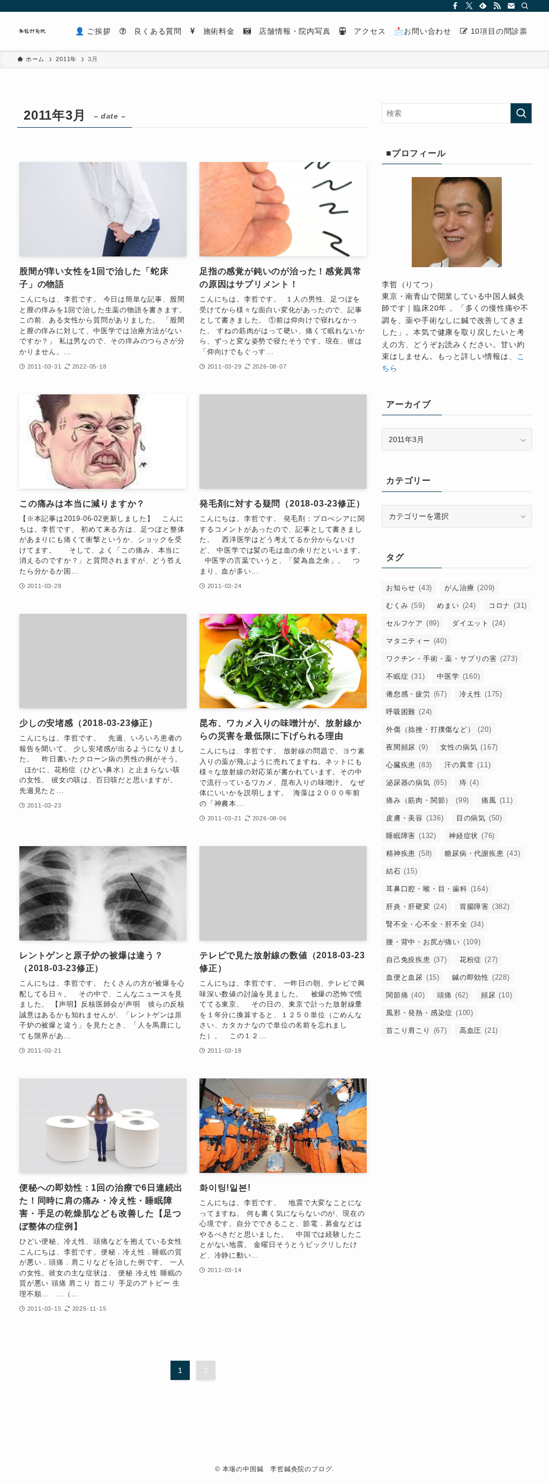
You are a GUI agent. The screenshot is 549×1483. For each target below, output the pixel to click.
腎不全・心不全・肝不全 (435, 924)
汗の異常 (467, 765)
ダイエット (479, 623)
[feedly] (483, 6)
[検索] (525, 6)
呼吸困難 (409, 712)
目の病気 (479, 818)
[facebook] (455, 6)
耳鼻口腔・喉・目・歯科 (437, 889)
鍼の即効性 (481, 977)
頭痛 (453, 995)
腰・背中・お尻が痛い (433, 942)
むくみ (405, 605)
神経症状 (472, 836)
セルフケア (413, 623)
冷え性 (480, 694)
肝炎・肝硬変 (416, 906)
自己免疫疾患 (416, 960)
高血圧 (478, 1030)
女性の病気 (469, 747)
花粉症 (478, 960)
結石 (402, 871)
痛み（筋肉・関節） (427, 800)
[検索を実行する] (521, 113)
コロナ (507, 605)
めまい (456, 605)
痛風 (497, 800)
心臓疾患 (409, 765)
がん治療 (469, 588)
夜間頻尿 (407, 747)
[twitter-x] (469, 6)
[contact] (511, 6)
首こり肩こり (416, 1030)
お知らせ (409, 588)
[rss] (497, 6)
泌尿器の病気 (416, 783)
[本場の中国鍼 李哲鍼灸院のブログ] (33, 31)
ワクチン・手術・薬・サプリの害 (452, 659)
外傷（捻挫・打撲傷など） (439, 729)
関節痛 (405, 995)
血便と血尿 (413, 977)
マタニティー (416, 641)
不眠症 (405, 676)
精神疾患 (409, 853)
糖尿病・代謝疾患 (482, 853)
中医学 (458, 676)
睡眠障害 (411, 836)
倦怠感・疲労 (416, 694)
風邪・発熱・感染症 (429, 1013)
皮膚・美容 (415, 818)
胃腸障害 (484, 906)
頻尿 (497, 995)
